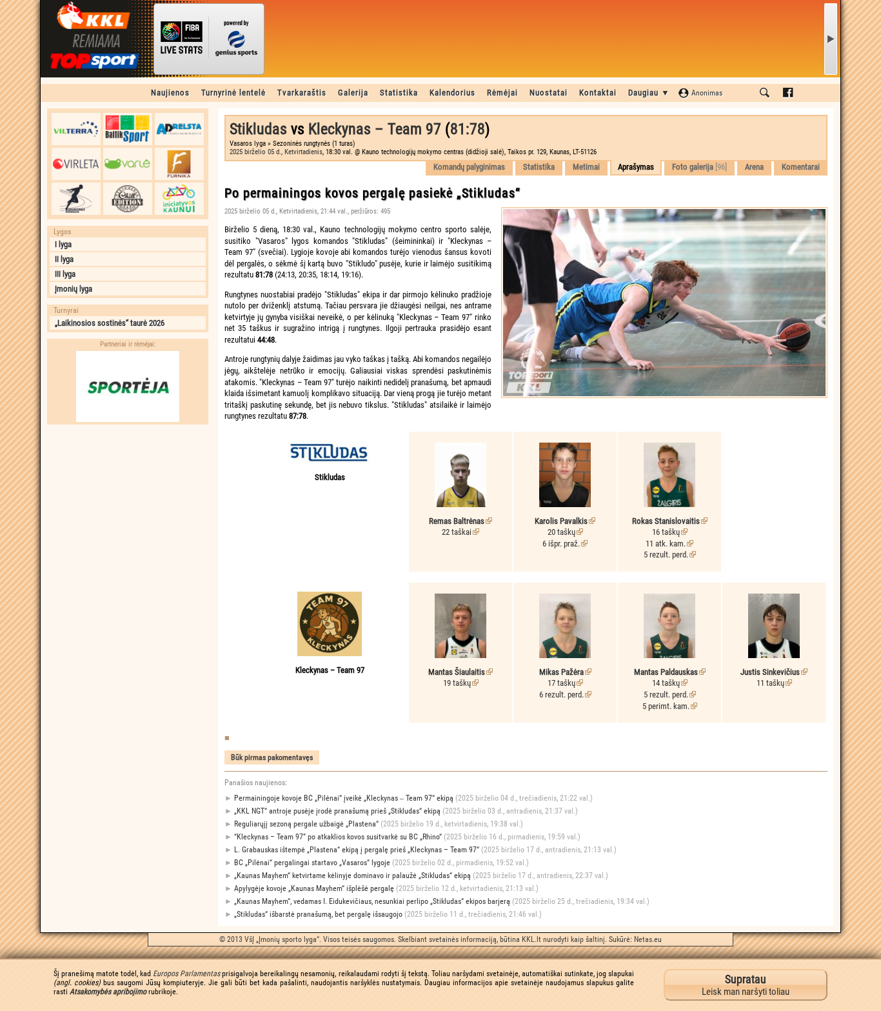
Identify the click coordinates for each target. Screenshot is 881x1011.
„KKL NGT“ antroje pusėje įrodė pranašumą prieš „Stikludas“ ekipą (401, 811)
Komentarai (801, 167)
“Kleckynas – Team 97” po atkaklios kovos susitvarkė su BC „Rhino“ (402, 836)
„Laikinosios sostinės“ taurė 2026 (109, 323)
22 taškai (456, 532)
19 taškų (457, 683)
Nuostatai (549, 92)
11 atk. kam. (666, 543)
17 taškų (561, 683)
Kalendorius (452, 92)
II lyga (64, 259)
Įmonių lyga (73, 289)
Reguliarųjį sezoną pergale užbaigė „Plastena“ (373, 823)
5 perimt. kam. (665, 706)
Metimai (586, 167)
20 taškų (561, 532)
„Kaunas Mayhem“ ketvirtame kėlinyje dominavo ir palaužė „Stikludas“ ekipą (416, 875)
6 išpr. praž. (561, 543)
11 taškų (770, 683)
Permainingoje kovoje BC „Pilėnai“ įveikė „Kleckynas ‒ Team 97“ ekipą (408, 798)
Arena (754, 167)
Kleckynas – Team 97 (374, 129)
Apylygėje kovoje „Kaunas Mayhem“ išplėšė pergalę (381, 888)
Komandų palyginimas (469, 167)
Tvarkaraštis (301, 92)
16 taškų (666, 532)
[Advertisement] (127, 511)
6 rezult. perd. (561, 694)
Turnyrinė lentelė (233, 92)
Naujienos (170, 92)
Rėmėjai (502, 92)
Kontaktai (598, 92)
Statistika (399, 92)
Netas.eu (648, 939)
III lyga (65, 274)
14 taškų (666, 683)
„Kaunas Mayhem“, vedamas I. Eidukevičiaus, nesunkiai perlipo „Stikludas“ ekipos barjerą (436, 901)
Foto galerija (699, 167)
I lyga (63, 244)
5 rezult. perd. (666, 554)
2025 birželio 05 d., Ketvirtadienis (276, 152)
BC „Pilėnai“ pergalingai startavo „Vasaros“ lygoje (376, 862)
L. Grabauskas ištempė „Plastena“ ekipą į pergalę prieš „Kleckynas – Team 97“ (420, 849)
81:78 (467, 129)
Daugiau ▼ (649, 92)
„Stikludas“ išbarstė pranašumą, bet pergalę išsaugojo (383, 914)
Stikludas (258, 129)
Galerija (353, 92)
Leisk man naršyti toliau (745, 984)
